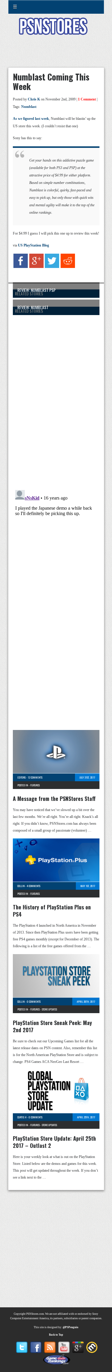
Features (35, 785)
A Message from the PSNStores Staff (54, 798)
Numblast (28, 107)
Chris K (34, 99)
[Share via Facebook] (20, 267)
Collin (21, 886)
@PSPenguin (70, 1327)
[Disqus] (56, 398)
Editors (21, 777)
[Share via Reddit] (68, 267)
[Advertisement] (56, 54)
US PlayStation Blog (33, 245)
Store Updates (49, 1009)
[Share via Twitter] (52, 267)
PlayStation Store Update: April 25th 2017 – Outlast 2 (54, 1141)
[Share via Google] (36, 267)
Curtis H (22, 1117)
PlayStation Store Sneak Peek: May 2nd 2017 (52, 1026)
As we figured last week (31, 119)
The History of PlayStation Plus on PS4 (52, 910)
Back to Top (56, 1334)
